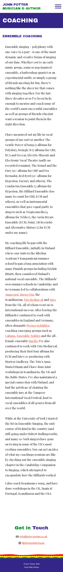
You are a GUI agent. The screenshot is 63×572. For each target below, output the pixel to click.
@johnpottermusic (33, 543)
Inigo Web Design (31, 567)
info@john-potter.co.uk (33, 536)
